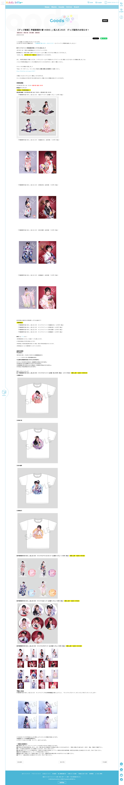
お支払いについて (46, 773)
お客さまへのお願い (72, 773)
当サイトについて (26, 773)
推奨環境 (91, 773)
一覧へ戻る (62, 762)
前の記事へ (20, 762)
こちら (22, 336)
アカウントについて (36, 773)
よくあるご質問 (98, 773)
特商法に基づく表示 (83, 773)
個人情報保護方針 (62, 773)
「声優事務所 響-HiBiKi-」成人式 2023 (44, 43)
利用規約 (54, 773)
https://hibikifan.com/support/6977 (26, 71)
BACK (105, 20)
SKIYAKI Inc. (73, 779)
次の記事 (104, 762)
